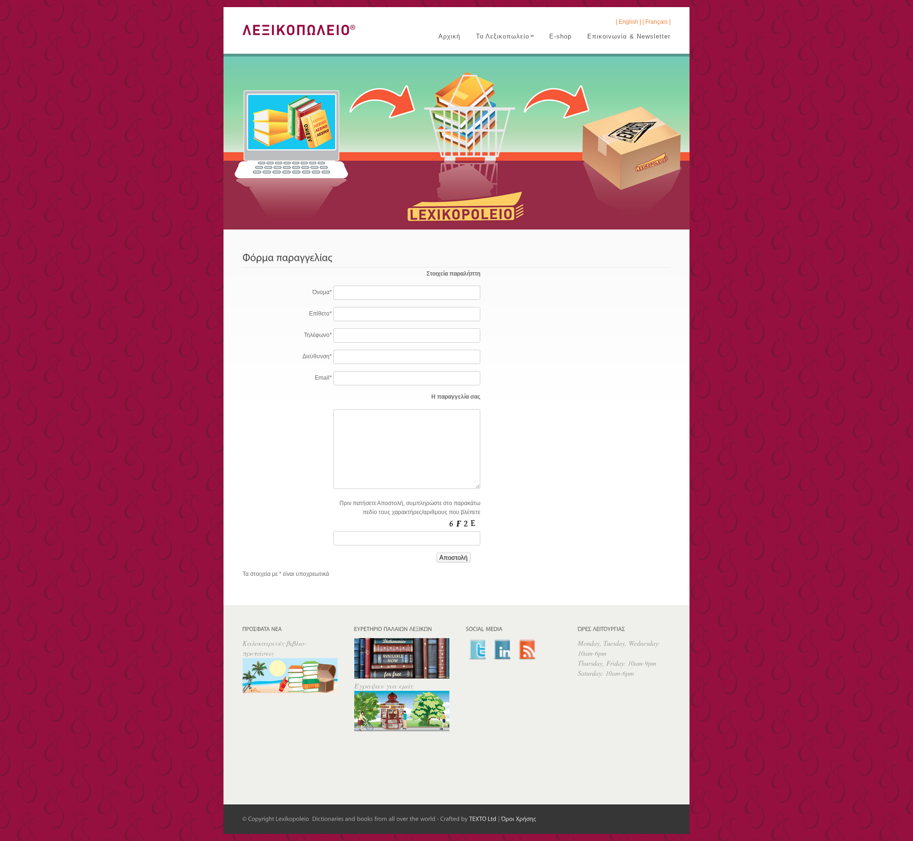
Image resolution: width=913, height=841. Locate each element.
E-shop (560, 36)
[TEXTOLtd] (483, 818)
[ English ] (628, 22)
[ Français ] (656, 22)
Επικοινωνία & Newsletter (628, 36)
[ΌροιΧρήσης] (518, 818)
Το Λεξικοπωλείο (505, 36)
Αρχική (449, 36)
